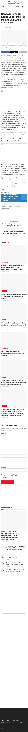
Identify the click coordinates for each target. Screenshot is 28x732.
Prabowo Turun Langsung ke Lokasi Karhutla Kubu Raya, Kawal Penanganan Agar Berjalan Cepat (12, 267)
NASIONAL (4, 262)
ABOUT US (3, 722)
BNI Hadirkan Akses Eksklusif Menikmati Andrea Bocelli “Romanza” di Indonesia (14, 354)
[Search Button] (26, 2)
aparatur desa (17, 204)
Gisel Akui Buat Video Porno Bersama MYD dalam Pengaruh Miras (16, 556)
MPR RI (4, 377)
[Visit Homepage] (14, 2)
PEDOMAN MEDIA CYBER (13, 721)
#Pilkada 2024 (8, 204)
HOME (2, 6)
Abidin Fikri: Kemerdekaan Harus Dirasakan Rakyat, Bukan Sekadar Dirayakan (16, 570)
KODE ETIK (11, 722)
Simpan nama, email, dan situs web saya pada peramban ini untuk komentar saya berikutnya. (13, 475)
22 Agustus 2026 (5, 271)
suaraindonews (15, 25)
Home (2, 11)
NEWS (17, 6)
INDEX (2, 721)
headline (10, 206)
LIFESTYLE (5, 348)
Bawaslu (4, 206)
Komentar (4, 433)
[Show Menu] (1, 2)
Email (3, 460)
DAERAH (4, 406)
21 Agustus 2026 (5, 329)
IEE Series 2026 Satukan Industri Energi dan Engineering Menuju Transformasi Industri (14, 325)
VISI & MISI (19, 722)
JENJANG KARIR (5, 724)
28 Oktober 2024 (7, 27)
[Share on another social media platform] (23, 52)
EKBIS (23, 6)
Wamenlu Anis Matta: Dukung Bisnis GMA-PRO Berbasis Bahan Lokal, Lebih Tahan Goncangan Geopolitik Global (10, 536)
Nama (3, 453)
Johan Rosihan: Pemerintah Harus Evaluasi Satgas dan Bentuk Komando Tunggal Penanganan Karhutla (13, 382)
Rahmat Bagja (5, 208)
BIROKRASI (10, 6)
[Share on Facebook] (5, 52)
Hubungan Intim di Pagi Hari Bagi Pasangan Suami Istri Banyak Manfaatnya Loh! (16, 563)
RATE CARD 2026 (16, 724)
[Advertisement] (14, 214)
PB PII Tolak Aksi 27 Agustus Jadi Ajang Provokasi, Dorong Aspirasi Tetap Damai (14, 296)
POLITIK (7, 11)
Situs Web (4, 467)
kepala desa (17, 206)
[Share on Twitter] (14, 52)
